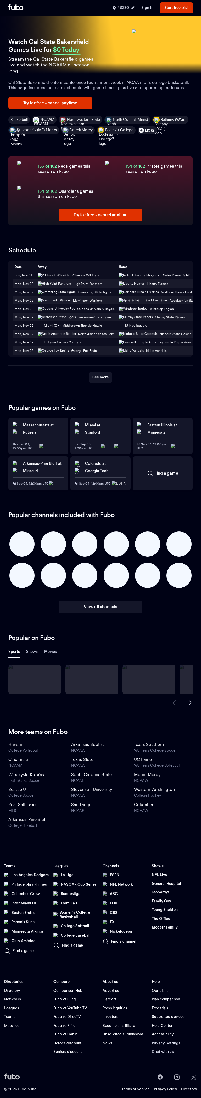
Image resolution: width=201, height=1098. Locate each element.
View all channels (101, 606)
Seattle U (17, 789)
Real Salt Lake (22, 804)
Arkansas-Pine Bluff (27, 819)
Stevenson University (91, 789)
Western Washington (154, 789)
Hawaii (15, 744)
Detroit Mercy (81, 130)
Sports (14, 651)
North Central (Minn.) (130, 119)
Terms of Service (136, 1089)
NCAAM (47, 119)
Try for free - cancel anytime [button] (50, 102)
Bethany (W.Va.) (173, 119)
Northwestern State (83, 119)
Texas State (82, 759)
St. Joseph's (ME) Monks (37, 130)
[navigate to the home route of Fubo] (16, 8)
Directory (189, 1089)
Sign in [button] (147, 7)
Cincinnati (18, 759)
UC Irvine (143, 759)
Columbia (143, 804)
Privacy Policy (165, 1089)
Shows (32, 651)
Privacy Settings (166, 1043)
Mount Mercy (147, 774)
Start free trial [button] (176, 7)
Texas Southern (149, 744)
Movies (50, 651)
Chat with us (163, 1052)
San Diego (81, 804)
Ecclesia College (119, 130)
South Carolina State (91, 774)
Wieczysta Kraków (26, 774)
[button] (176, 703)
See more (100, 377)
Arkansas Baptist (87, 744)
